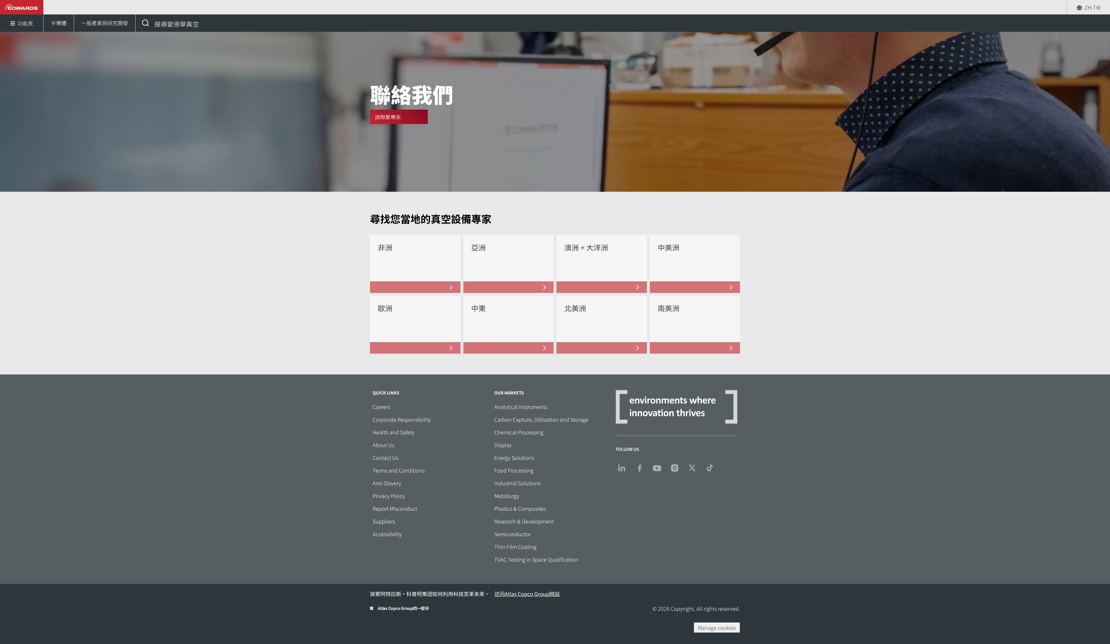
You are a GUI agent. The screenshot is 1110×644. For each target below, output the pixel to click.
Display (503, 445)
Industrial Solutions (517, 483)
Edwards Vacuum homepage (21, 7)
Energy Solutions (514, 457)
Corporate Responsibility (402, 419)
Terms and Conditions (399, 470)
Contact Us (385, 457)
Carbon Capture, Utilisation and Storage (541, 419)
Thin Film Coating (515, 546)
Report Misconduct (395, 508)
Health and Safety (394, 432)
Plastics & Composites (520, 508)
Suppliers (384, 521)
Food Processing (514, 470)
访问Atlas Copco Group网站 (527, 593)
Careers (381, 406)
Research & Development (524, 521)
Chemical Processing (518, 432)
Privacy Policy (389, 495)
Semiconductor (512, 534)
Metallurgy (506, 495)
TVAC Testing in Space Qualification (536, 559)
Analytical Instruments (520, 406)
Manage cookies (717, 627)
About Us (383, 445)
